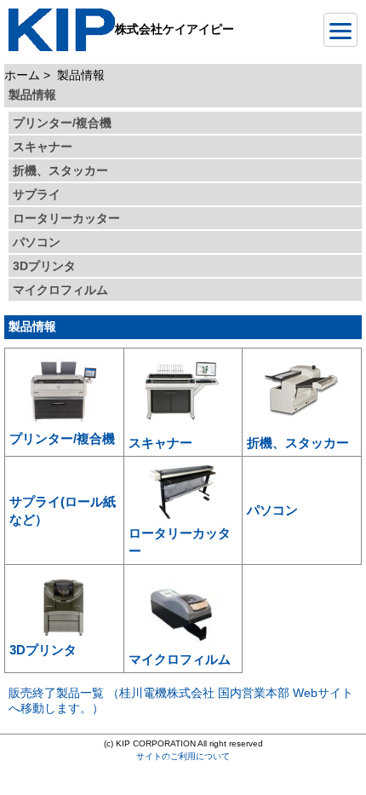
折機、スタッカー (60, 170)
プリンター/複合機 (62, 123)
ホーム (22, 75)
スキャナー (42, 146)
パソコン (36, 242)
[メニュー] (340, 30)
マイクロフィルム (60, 290)
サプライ (36, 194)
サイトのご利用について (183, 756)
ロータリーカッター (66, 218)
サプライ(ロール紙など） (62, 510)
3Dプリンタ (44, 266)
